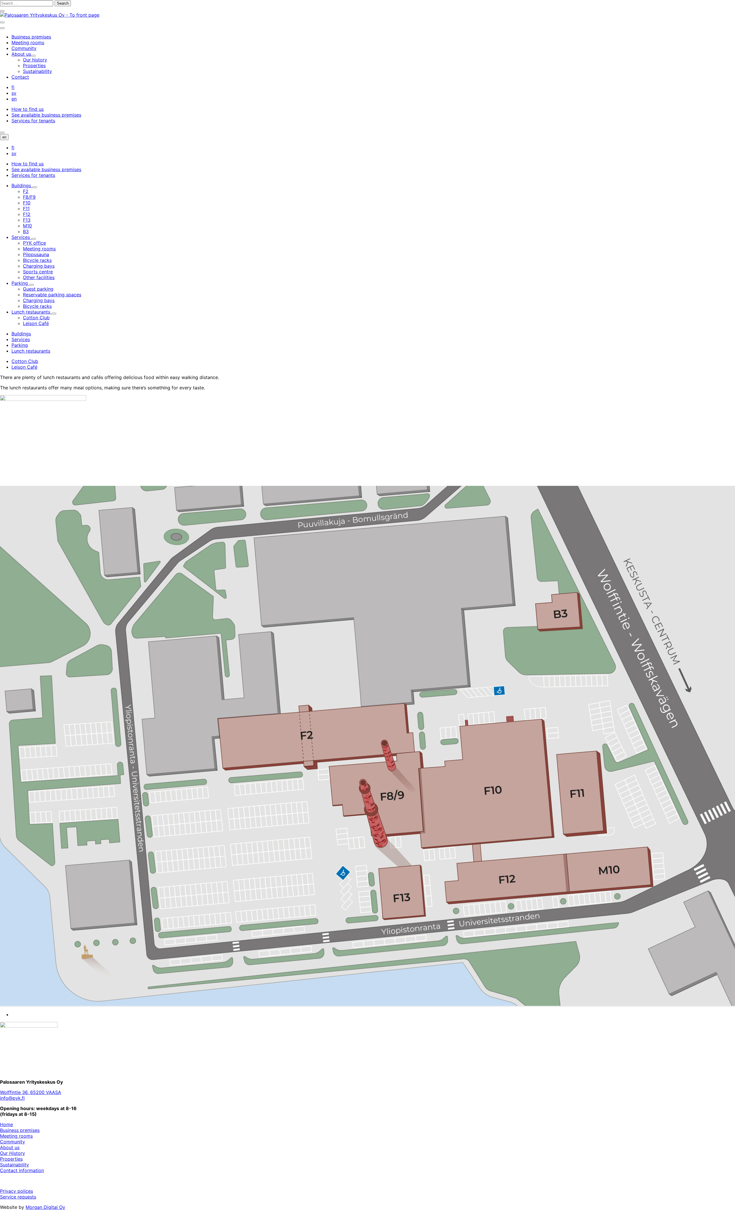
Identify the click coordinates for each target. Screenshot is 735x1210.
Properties (11, 1159)
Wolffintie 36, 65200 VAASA (30, 1092)
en (14, 99)
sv (13, 93)
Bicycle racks (37, 260)
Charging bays (39, 266)
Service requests (18, 1197)
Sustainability (14, 1165)
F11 (26, 208)
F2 (25, 191)
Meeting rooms (39, 249)
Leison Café (36, 323)
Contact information (22, 1170)
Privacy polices (16, 1191)
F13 (26, 220)
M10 (27, 226)
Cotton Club (36, 317)
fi (12, 87)
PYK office (34, 243)
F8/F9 (29, 197)
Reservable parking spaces (52, 294)
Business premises (20, 1130)
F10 (26, 203)
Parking (20, 283)
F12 (26, 214)
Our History (12, 1153)
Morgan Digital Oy (45, 1207)
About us (10, 1147)
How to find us (27, 109)
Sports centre (38, 272)
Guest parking (38, 289)
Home (6, 1124)
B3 (26, 231)
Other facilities (39, 277)
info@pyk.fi (12, 1098)
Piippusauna (36, 254)
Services (21, 237)
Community (12, 1142)
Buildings (21, 185)
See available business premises (46, 115)
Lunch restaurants (31, 312)
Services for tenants (33, 120)
